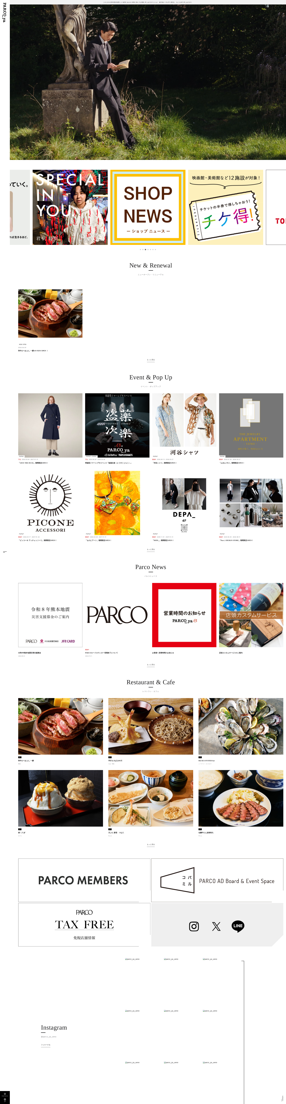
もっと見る (151, 360)
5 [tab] (150, 249)
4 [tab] (147, 249)
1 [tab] (140, 249)
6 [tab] (152, 249)
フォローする (45, 1045)
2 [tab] (142, 249)
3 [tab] (145, 249)
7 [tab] (155, 249)
